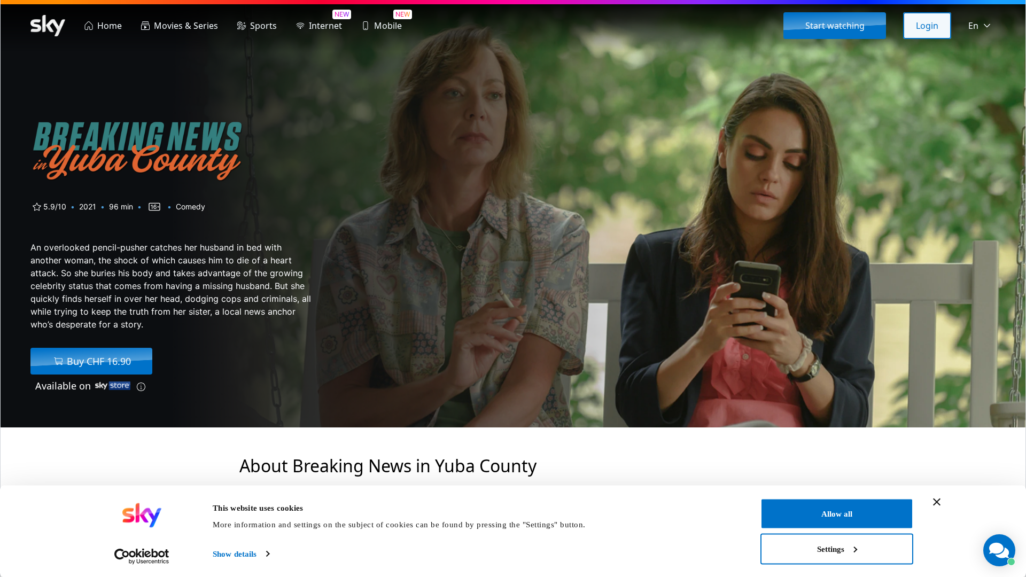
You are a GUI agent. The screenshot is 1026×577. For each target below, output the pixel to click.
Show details (234, 554)
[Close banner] (937, 502)
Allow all (836, 514)
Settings (830, 548)
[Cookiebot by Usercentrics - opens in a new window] (142, 556)
